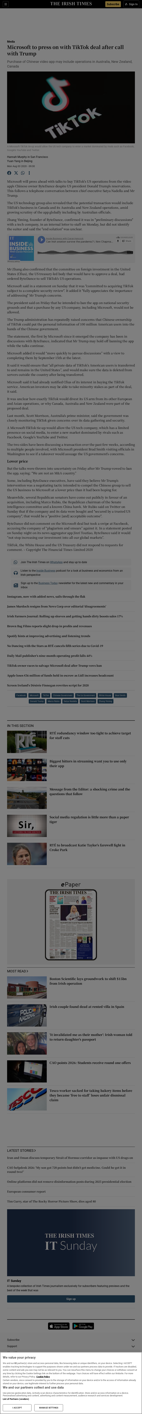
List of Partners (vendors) (16, 1399)
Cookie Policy (43, 1376)
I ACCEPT (17, 1408)
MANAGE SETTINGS (48, 1408)
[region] (71, 1383)
